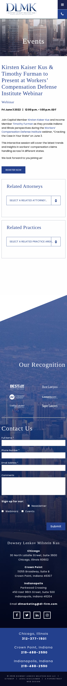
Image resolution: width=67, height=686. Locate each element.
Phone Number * (10, 450)
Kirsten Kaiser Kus (38, 120)
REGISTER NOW (13, 169)
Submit (55, 526)
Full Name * (8, 437)
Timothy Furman (23, 124)
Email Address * (10, 462)
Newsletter (39, 506)
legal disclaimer (29, 678)
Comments (8, 475)
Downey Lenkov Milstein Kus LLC (36, 676)
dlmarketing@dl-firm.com (37, 604)
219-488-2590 (34, 652)
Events (30, 511)
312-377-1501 (34, 638)
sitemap (9, 678)
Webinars (11, 511)
